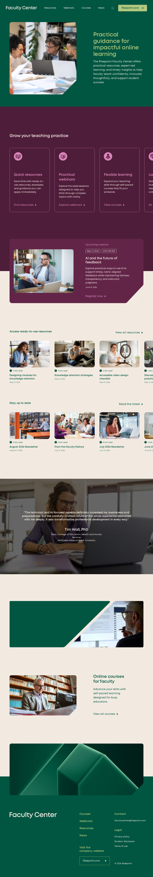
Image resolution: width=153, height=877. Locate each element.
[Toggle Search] (113, 8)
